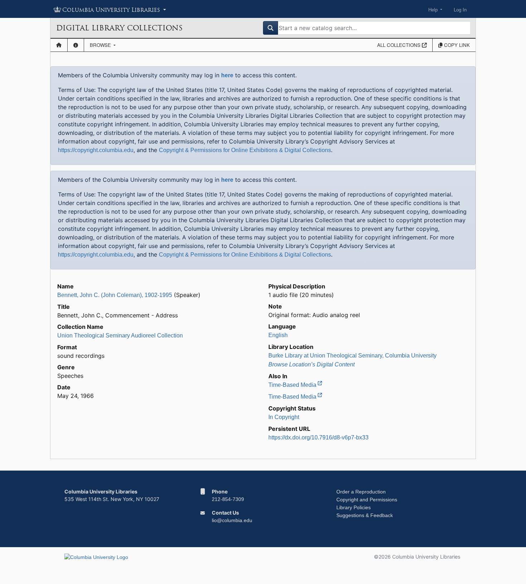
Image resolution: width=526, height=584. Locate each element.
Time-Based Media (293, 385)
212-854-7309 (228, 499)
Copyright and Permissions (366, 499)
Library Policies (353, 507)
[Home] (58, 45)
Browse (101, 45)
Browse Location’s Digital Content (311, 364)
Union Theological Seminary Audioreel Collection (120, 335)
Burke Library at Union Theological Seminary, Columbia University (352, 355)
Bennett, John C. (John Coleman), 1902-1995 (114, 295)
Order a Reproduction (361, 492)
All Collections (399, 45)
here (227, 75)
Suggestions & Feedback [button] (364, 515)
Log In (460, 10)
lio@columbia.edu (232, 520)
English (278, 335)
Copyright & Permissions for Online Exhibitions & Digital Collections (245, 150)
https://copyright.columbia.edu (95, 150)
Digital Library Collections (119, 28)
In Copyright (283, 417)
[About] (76, 45)
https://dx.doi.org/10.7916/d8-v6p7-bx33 (318, 437)
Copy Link (456, 45)
